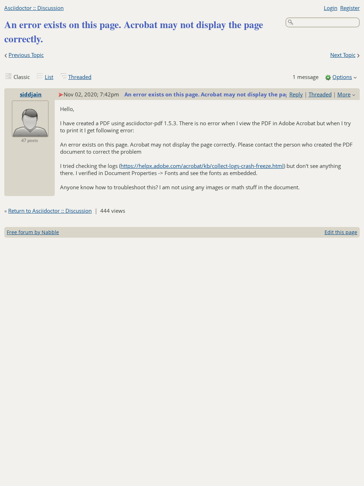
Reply (296, 94)
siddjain (31, 94)
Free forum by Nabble (33, 232)
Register (350, 7)
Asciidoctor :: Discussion (34, 7)
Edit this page (341, 232)
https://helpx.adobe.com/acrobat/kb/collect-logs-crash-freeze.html (202, 165)
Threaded (79, 76)
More (343, 94)
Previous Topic (26, 54)
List (49, 76)
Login (330, 7)
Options (342, 76)
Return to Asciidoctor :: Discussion (50, 210)
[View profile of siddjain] (30, 132)
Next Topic (342, 54)
